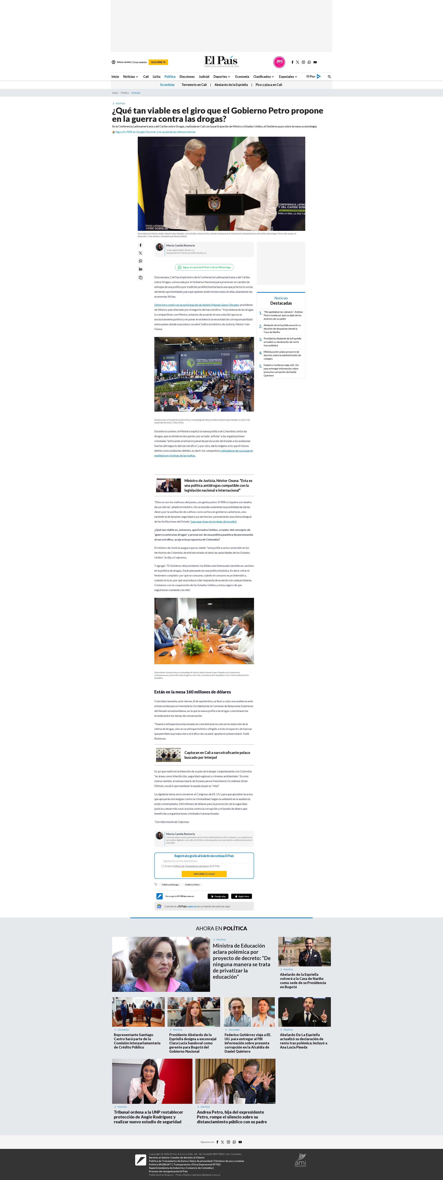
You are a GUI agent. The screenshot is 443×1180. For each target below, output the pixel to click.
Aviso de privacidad (201, 1160)
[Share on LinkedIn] (140, 269)
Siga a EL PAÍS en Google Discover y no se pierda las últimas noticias (156, 131)
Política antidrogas (170, 884)
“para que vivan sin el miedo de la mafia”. (213, 521)
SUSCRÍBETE (158, 62)
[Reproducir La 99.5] (279, 62)
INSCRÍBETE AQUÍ (204, 873)
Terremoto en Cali (194, 85)
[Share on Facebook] (140, 245)
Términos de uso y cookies (229, 1160)
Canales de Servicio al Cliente (187, 1157)
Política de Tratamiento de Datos (191, 865)
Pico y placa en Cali (269, 85)
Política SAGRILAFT (160, 1164)
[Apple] (241, 896)
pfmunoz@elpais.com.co (206, 1174)
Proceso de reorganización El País (168, 1171)
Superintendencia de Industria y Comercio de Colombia (180, 1167)
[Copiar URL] (140, 277)
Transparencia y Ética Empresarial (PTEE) (197, 1164)
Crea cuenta (140, 62)
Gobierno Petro (192, 884)
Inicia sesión (121, 62)
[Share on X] (140, 253)
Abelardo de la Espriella (231, 85)
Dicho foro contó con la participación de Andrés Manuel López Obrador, (196, 304)
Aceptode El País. (192, 866)
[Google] (218, 896)
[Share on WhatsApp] (140, 261)
